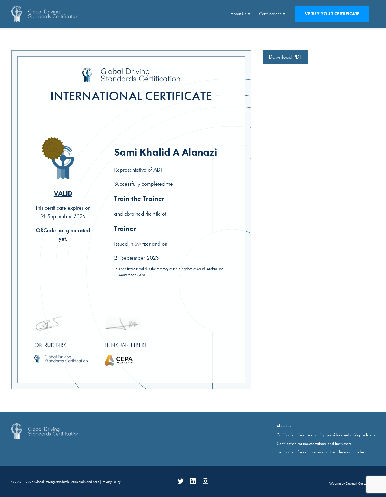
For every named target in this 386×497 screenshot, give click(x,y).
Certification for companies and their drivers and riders (321, 452)
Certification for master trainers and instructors (314, 443)
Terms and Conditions (85, 481)
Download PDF (285, 56)
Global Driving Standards (51, 481)
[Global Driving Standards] (45, 14)
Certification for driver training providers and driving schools (326, 435)
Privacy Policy (111, 481)
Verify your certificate (332, 14)
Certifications (270, 14)
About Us (238, 14)
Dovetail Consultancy (360, 483)
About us (284, 426)
